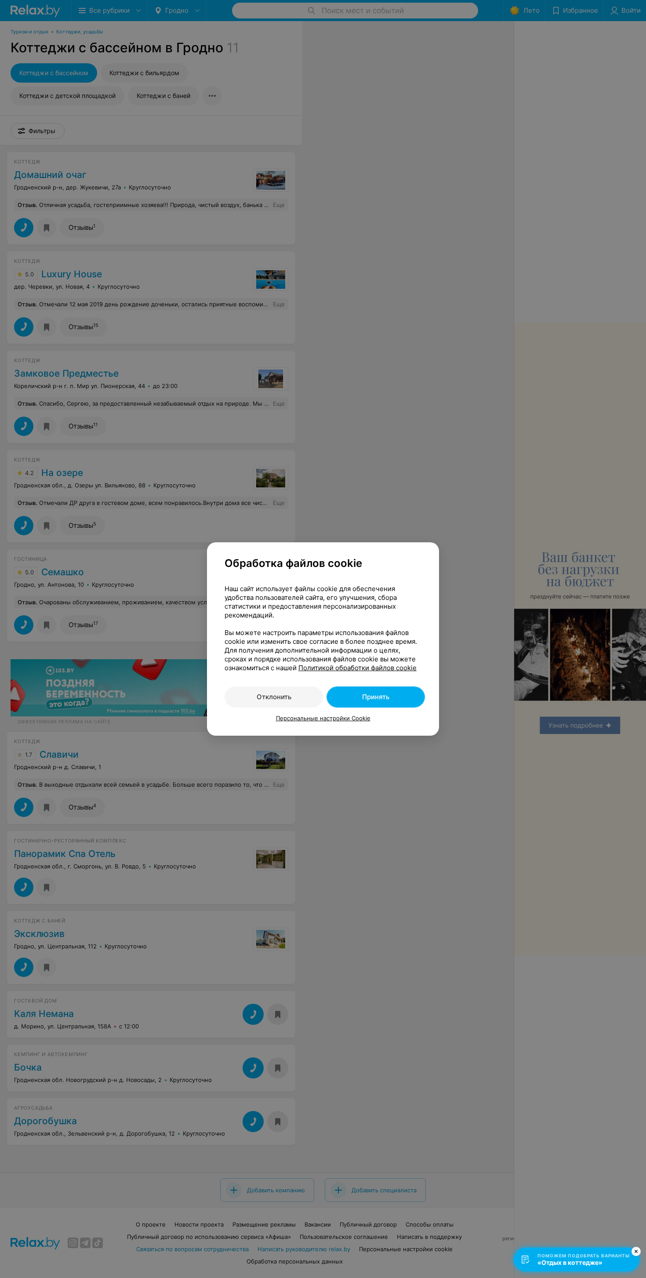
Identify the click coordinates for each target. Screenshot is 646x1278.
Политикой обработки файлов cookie (357, 668)
